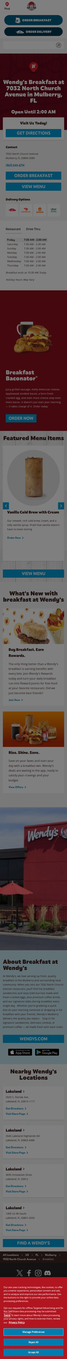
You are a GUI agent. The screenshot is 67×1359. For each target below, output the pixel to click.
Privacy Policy (17, 1322)
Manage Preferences (33, 1331)
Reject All (33, 1342)
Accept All (33, 1352)
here (7, 1315)
